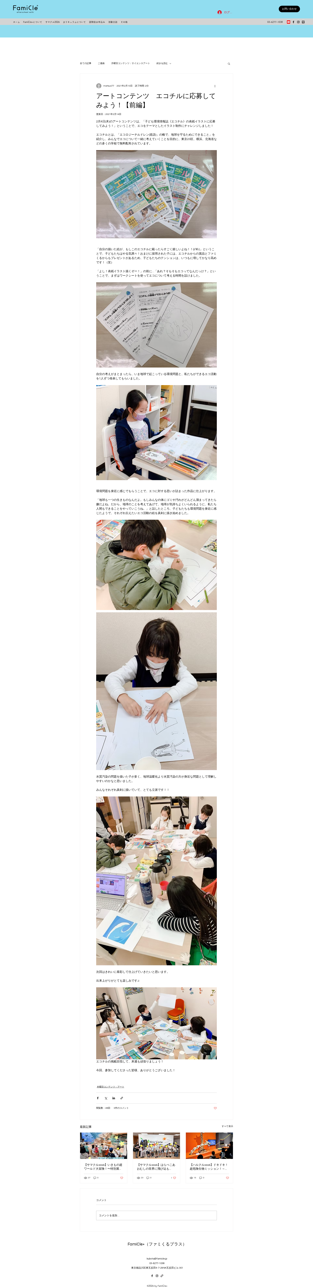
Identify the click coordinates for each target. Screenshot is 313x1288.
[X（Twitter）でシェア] (105, 1098)
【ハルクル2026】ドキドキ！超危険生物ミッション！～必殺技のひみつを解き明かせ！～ (209, 1167)
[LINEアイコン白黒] (303, 22)
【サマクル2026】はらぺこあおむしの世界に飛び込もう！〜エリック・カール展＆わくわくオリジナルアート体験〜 (156, 1167)
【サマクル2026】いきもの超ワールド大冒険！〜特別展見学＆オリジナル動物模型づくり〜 (103, 1167)
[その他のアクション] (215, 86)
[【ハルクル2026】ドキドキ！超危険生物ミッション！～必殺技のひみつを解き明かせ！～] (209, 1146)
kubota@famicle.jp (157, 1259)
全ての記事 (85, 63)
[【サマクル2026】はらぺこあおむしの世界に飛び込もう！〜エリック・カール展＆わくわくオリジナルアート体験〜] (156, 1146)
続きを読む (162, 63)
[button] (229, 63)
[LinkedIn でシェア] (113, 1098)
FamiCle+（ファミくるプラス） (157, 1244)
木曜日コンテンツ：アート (110, 1087)
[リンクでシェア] (121, 1098)
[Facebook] (293, 22)
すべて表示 (227, 1126)
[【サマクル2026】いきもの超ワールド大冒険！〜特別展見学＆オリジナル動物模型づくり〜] (103, 1146)
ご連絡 (101, 63)
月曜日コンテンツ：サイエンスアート (130, 63)
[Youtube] (288, 22)
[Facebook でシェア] (97, 1098)
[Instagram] (298, 22)
